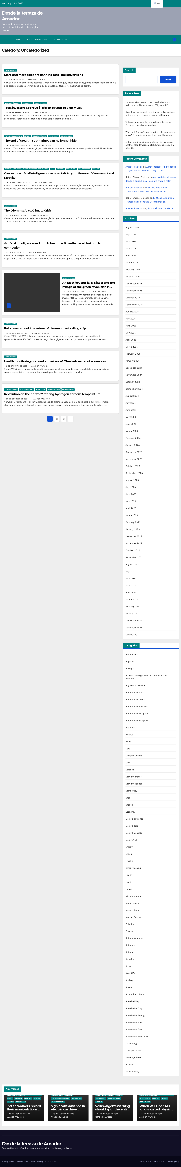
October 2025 (132, 297)
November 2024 (133, 375)
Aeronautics (131, 654)
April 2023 (130, 508)
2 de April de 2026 (15, 80)
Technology (27, 103)
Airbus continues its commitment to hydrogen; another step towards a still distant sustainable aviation (149, 145)
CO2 (127, 762)
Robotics (130, 945)
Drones (129, 804)
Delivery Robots (133, 783)
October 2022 (132, 550)
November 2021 (133, 627)
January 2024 (132, 445)
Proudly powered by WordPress (15, 1161)
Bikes (128, 741)
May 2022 (130, 585)
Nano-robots (132, 903)
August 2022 (132, 564)
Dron (128, 797)
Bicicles (129, 734)
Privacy (129, 931)
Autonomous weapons (136, 713)
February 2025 (133, 353)
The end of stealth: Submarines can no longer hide (40, 140)
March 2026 (131, 262)
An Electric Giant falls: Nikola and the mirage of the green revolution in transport (88, 287)
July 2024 (130, 403)
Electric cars (131, 825)
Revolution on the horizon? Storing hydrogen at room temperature (52, 394)
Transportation (53, 389)
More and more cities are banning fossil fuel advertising (43, 75)
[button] (170, 39)
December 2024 (133, 367)
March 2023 (131, 515)
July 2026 (130, 234)
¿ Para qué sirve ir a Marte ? (160, 208)
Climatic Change (11, 389)
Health (128, 875)
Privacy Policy (145, 1161)
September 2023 (134, 473)
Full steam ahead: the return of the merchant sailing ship (45, 328)
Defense (27, 136)
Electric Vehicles (133, 833)
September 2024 (134, 389)
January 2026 (132, 276)
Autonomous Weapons (13, 136)
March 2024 (131, 431)
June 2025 (130, 325)
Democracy (131, 790)
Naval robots (132, 910)
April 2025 (130, 339)
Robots (129, 952)
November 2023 (133, 459)
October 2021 (132, 634)
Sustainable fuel (26, 389)
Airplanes (130, 661)
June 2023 (130, 494)
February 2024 (133, 438)
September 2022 (134, 557)
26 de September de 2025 (18, 182)
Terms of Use (158, 1161)
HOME (18, 40)
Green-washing (133, 868)
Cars (52, 169)
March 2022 (131, 599)
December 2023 (133, 452)
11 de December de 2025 (18, 113)
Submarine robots (134, 994)
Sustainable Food (134, 1022)
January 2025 (132, 360)
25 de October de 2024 (17, 399)
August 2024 (132, 396)
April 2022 (130, 592)
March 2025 (131, 346)
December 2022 (133, 536)
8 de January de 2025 (17, 366)
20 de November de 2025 (18, 145)
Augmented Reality (135, 685)
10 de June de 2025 (15, 252)
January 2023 (132, 529)
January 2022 (132, 613)
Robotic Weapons (134, 938)
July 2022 (130, 571)
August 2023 (132, 480)
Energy (129, 847)
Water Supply (132, 1071)
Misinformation (133, 896)
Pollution (129, 924)
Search (129, 70)
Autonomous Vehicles (136, 706)
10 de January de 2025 (17, 333)
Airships (129, 668)
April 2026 (130, 255)
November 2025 (133, 290)
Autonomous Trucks (135, 699)
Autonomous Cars (134, 692)
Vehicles (95, 169)
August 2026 (132, 227)
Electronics (131, 840)
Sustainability (132, 1001)
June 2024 (130, 410)
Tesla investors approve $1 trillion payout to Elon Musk (43, 108)
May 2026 (130, 248)
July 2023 (130, 487)
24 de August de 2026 (108, 1114)
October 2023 (132, 466)
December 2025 (133, 283)
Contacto (60, 40)
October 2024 (132, 382)
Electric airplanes (134, 818)
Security (129, 959)
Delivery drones (133, 776)
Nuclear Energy (133, 917)
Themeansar (51, 1161)
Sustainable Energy (135, 1015)
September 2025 (134, 304)
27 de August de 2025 (17, 215)
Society (17, 103)
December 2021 (133, 620)
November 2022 (133, 543)
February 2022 (133, 606)
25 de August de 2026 (64, 1114)
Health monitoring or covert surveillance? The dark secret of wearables (55, 361)
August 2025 (132, 311)
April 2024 (130, 424)
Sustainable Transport (136, 1036)
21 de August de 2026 (152, 1114)
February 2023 (133, 522)
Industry (8, 103)
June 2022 (130, 578)
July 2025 (130, 318)
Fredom (129, 861)
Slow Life (130, 973)
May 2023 (130, 501)
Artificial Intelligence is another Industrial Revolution (26, 169)
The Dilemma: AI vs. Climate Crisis (27, 210)
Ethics (128, 854)
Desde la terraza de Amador (31, 1143)
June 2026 (130, 241)
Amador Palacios (37, 40)
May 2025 (130, 332)
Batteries (130, 727)
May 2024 (130, 417)
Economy (130, 811)
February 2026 (133, 269)
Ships (44, 136)
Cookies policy (173, 1161)
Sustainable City (133, 1008)
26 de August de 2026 (19, 1114)
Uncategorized (10, 70)
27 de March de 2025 (74, 292)
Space (128, 987)
